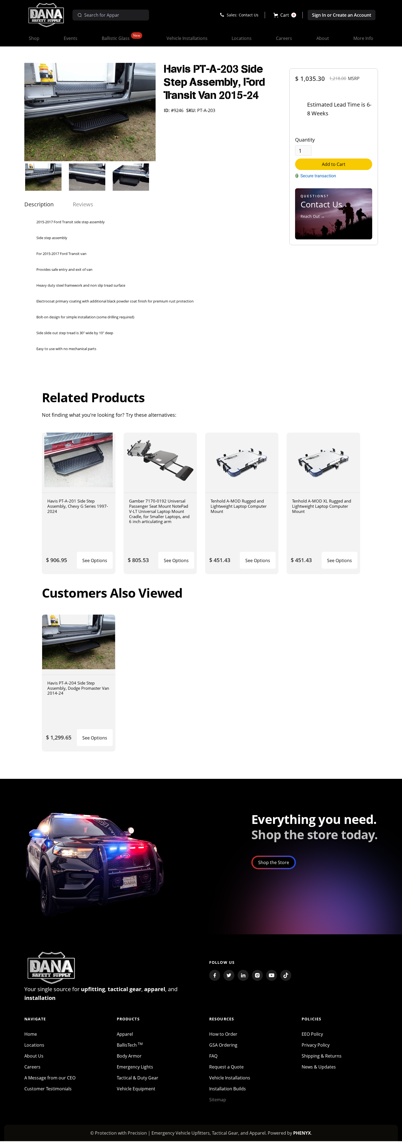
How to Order (223, 1034)
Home (30, 1034)
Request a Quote (226, 1067)
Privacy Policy (316, 1045)
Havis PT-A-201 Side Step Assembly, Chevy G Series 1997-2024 (77, 506)
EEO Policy (312, 1034)
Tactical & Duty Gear (137, 1078)
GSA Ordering (223, 1045)
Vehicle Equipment (136, 1089)
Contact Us (248, 14)
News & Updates (319, 1067)
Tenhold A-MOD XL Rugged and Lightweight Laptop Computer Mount (321, 506)
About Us (33, 1056)
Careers (32, 1067)
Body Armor (129, 1056)
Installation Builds (227, 1089)
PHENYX (302, 1133)
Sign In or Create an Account (341, 15)
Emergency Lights (135, 1067)
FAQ (213, 1056)
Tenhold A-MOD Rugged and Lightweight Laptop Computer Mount (239, 506)
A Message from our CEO (49, 1078)
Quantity (305, 139)
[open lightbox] (90, 112)
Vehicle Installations (229, 1078)
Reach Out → (313, 216)
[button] (284, 15)
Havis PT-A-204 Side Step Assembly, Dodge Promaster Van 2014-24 (78, 688)
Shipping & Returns (322, 1056)
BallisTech (130, 1045)
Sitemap (217, 1100)
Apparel (125, 1034)
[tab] (39, 204)
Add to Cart (333, 164)
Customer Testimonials (48, 1089)
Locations (34, 1045)
